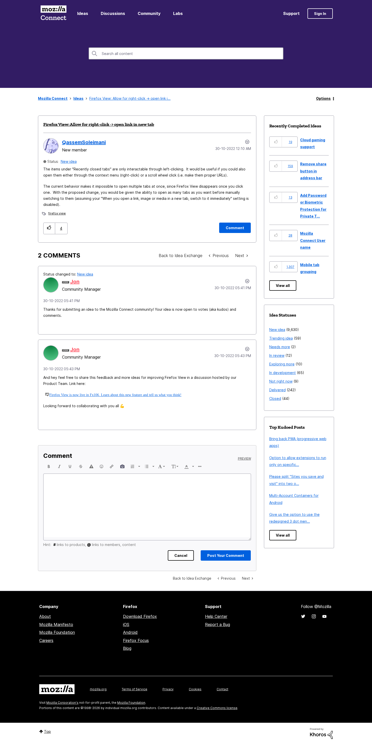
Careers (46, 640)
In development (282, 372)
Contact (222, 689)
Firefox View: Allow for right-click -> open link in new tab (98, 124)
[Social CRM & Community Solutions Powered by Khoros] (321, 733)
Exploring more (282, 364)
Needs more (279, 347)
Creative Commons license (217, 708)
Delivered (277, 390)
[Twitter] (303, 616)
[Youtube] (324, 616)
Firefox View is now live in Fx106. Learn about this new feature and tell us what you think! (115, 395)
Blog (127, 648)
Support (291, 13)
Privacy (168, 689)
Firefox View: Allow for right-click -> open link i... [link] (130, 98)
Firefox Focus (136, 640)
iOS (126, 624)
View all (283, 285)
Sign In (320, 13)
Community (149, 13)
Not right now (281, 381)
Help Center (216, 616)
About (45, 616)
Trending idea (281, 338)
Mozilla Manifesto (56, 624)
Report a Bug (217, 624)
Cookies (195, 689)
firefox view (57, 213)
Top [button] (47, 731)
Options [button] (323, 98)
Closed (275, 398)
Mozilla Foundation (57, 632)
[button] (49, 228)
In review (276, 355)
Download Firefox (140, 616)
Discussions (113, 13)
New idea (69, 161)
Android (130, 632)
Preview (244, 458)
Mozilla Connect (53, 13)
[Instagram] (314, 616)
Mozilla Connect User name (312, 240)
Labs (178, 13)
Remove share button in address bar (313, 171)
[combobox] (186, 53)
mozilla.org (98, 689)
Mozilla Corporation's (62, 702)
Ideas (82, 13)
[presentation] (49, 466)
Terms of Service (134, 689)
